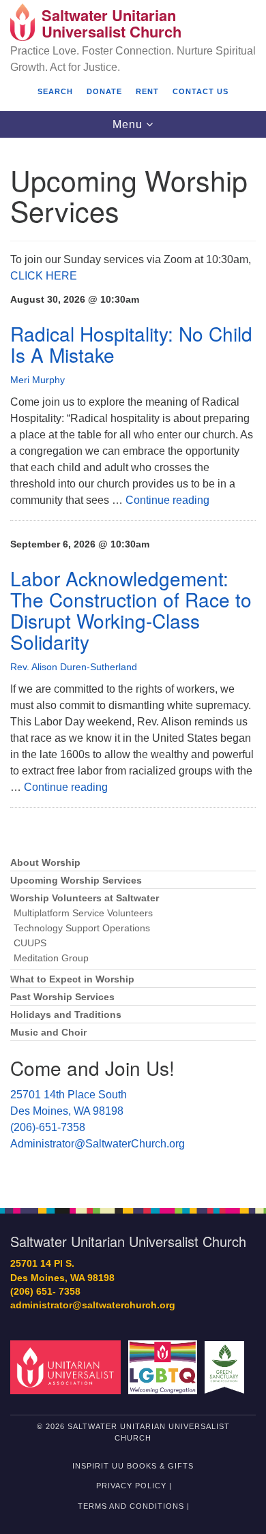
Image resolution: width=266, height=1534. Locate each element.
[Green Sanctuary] (227, 1367)
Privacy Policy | (134, 1486)
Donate (104, 91)
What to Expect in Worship (72, 979)
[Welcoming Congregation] (165, 1367)
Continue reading (167, 500)
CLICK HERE (43, 276)
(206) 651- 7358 (45, 1292)
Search (55, 91)
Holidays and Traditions (65, 1015)
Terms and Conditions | (134, 1506)
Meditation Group (51, 958)
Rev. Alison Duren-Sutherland (73, 666)
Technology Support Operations (82, 928)
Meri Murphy (37, 379)
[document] (133, 665)
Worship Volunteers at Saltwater (84, 898)
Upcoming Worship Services (76, 880)
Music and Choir (48, 1032)
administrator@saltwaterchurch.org (92, 1305)
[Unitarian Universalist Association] (67, 1367)
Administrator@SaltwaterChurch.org (97, 1143)
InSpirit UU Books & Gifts (133, 1466)
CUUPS (30, 943)
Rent (147, 91)
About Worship (45, 863)
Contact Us (200, 91)
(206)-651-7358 (47, 1127)
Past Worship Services (62, 997)
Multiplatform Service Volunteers (83, 913)
